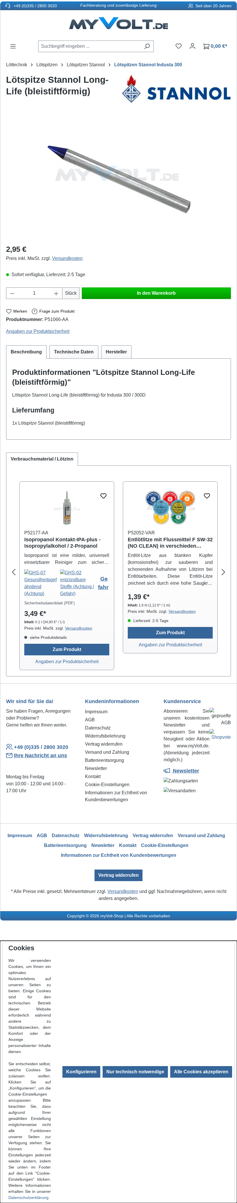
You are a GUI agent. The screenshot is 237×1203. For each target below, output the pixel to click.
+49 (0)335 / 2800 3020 (34, 5)
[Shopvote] (220, 735)
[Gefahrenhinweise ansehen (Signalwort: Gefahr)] (42, 583)
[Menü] (13, 46)
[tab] (26, 352)
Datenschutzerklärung (28, 1197)
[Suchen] (147, 46)
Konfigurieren (81, 1071)
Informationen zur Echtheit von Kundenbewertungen (118, 855)
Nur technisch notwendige (135, 1071)
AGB (90, 719)
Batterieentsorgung (104, 760)
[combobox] (89, 46)
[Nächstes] (223, 572)
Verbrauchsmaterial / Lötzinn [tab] (42, 458)
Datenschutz (98, 727)
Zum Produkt (67, 649)
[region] (118, 177)
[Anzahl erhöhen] (56, 293)
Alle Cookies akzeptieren (201, 1071)
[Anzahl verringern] (12, 293)
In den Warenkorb (156, 293)
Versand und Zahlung (107, 752)
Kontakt (93, 776)
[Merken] (103, 496)
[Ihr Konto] (192, 46)
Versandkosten (67, 258)
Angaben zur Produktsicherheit (37, 331)
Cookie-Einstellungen (107, 784)
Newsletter (96, 768)
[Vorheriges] (13, 572)
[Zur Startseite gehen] (118, 25)
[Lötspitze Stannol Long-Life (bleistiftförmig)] (118, 177)
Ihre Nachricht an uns (40, 755)
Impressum (96, 711)
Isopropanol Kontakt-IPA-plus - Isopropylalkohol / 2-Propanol (62, 543)
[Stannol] (176, 88)
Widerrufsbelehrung (105, 735)
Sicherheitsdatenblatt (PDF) (49, 603)
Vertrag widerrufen (104, 744)
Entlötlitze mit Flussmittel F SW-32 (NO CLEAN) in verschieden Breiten (170, 543)
